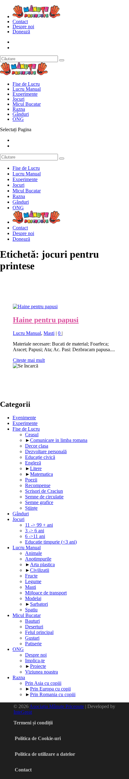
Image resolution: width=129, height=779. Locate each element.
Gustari (32, 638)
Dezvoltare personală (46, 451)
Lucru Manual (27, 89)
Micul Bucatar (27, 104)
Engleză (33, 462)
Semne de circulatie (44, 496)
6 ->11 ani (35, 536)
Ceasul (32, 434)
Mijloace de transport (46, 592)
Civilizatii (39, 570)
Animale (33, 553)
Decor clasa (36, 446)
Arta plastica (42, 564)
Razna (19, 109)
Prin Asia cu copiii (43, 683)
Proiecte (38, 666)
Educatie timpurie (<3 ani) (51, 542)
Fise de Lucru (26, 84)
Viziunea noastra (41, 671)
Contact (20, 21)
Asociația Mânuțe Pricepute (56, 706)
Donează (21, 31)
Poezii (31, 479)
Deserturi (34, 626)
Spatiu (31, 609)
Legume (33, 581)
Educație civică (40, 457)
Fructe (31, 575)
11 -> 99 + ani (39, 525)
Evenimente (24, 417)
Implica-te (35, 660)
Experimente (25, 94)
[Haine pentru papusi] (35, 306)
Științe (31, 508)
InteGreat (22, 712)
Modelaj (33, 598)
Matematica (41, 474)
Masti (49, 333)
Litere (36, 468)
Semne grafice (39, 502)
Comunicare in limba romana (58, 440)
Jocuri (18, 99)
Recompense (37, 485)
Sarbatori (39, 604)
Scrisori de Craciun (44, 491)
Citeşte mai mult (29, 360)
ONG (18, 119)
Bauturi (32, 621)
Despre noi (23, 26)
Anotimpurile (38, 558)
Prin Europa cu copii (50, 688)
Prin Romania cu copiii (52, 694)
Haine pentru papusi (46, 320)
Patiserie (33, 643)
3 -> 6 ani (34, 530)
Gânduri (21, 114)
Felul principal (39, 632)
